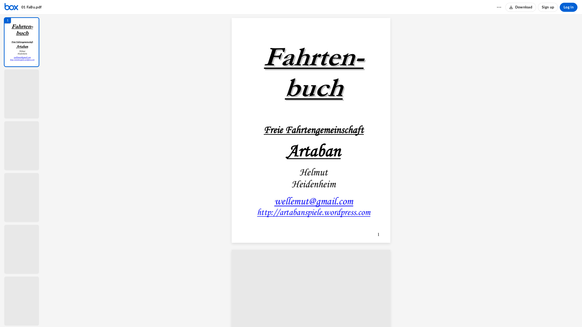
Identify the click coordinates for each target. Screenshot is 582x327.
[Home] (11, 7)
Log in (569, 7)
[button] (22, 42)
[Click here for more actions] (499, 7)
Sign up (548, 7)
